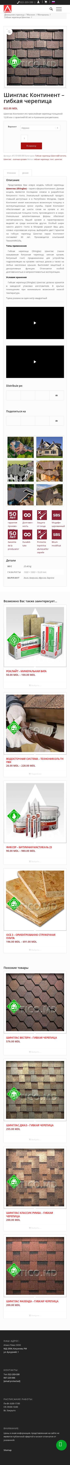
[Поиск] (49, 9)
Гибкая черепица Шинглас (47, 155)
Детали (25, 173)
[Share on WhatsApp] (28, 393)
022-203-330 (14, 1374)
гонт (52, 159)
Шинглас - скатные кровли (15, 159)
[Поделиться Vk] (42, 393)
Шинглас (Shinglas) (16, 188)
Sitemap (8, 1450)
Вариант (12, 126)
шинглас (58, 159)
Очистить (62, 156)
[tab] (11, 173)
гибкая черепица (41, 159)
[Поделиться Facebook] (13, 393)
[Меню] (57, 9)
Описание (11, 173)
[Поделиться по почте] (56, 395)
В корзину (31, 145)
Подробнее (36, 774)
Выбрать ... (36, 685)
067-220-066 (9, 1377)
